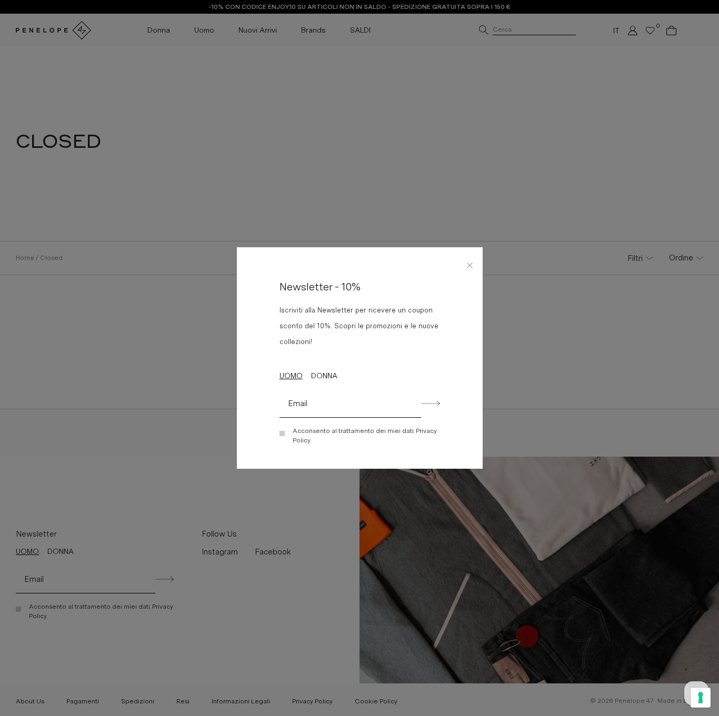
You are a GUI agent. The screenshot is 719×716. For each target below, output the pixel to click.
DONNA (324, 375)
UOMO (291, 375)
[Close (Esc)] (470, 263)
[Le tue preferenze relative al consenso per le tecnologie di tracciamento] (701, 698)
